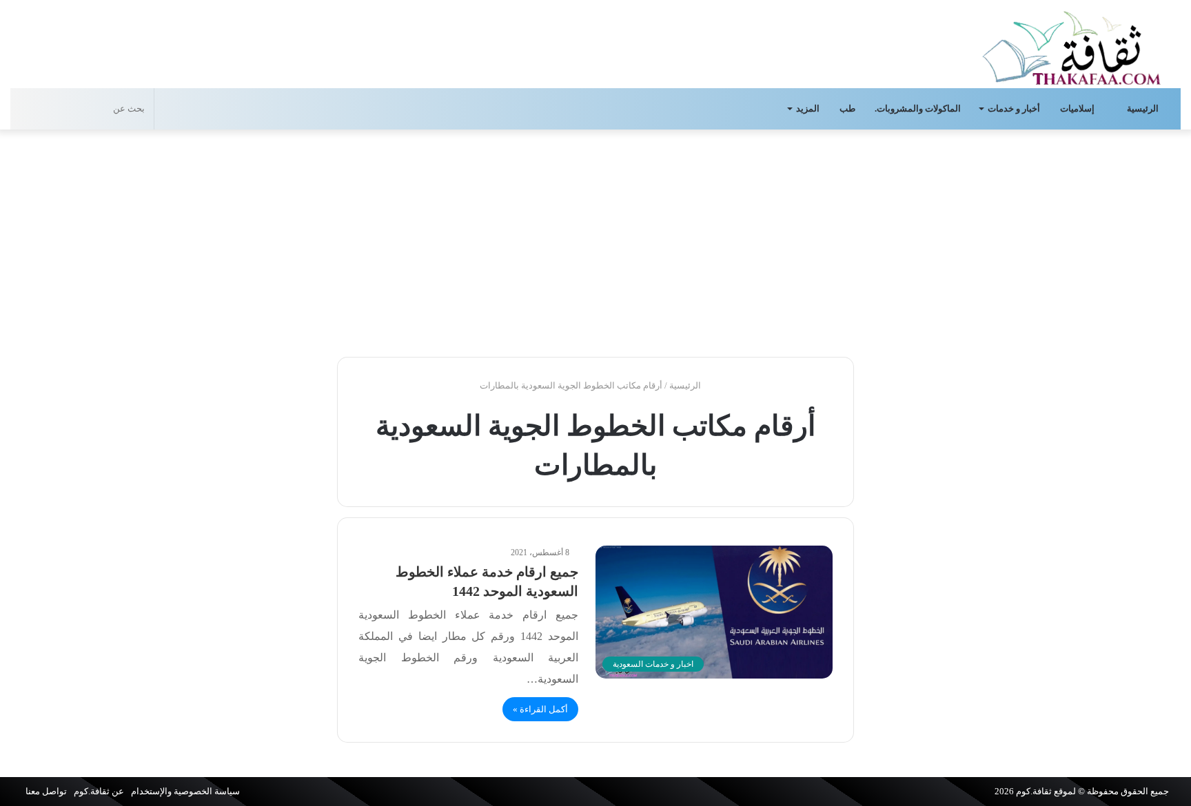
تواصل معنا (46, 791)
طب (847, 108)
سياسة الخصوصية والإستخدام (185, 791)
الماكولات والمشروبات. (918, 108)
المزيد (808, 108)
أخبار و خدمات (1014, 108)
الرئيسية (1144, 108)
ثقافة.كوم (1034, 791)
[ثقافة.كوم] (1072, 45)
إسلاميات (1078, 108)
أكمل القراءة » (540, 709)
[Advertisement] (595, 239)
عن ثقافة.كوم (99, 791)
